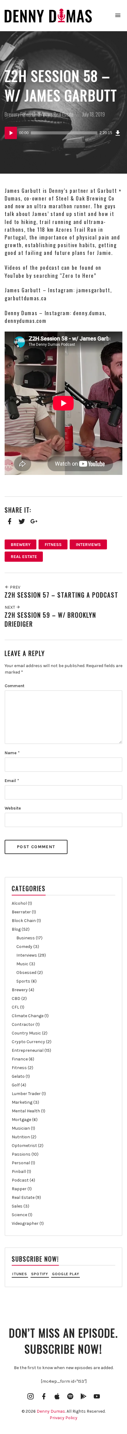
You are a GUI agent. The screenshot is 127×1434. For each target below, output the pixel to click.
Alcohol (19, 903)
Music (22, 964)
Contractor (23, 1024)
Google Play (65, 1274)
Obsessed (26, 972)
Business (25, 938)
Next (10, 607)
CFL (15, 1007)
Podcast (20, 1180)
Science (19, 1214)
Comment (14, 685)
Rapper (19, 1188)
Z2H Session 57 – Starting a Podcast (61, 594)
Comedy (24, 946)
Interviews (43, 114)
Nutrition (21, 1137)
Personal (21, 1162)
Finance (20, 1059)
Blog (16, 929)
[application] (63, 133)
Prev (14, 587)
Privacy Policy (63, 1417)
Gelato (18, 1076)
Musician (21, 1128)
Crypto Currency (28, 1041)
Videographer (25, 1223)
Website (13, 808)
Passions (21, 1154)
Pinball (19, 1171)
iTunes (19, 1274)
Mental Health (26, 1111)
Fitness (26, 114)
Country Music (26, 1033)
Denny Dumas (51, 1411)
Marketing (22, 1102)
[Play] (11, 133)
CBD (16, 998)
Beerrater (21, 912)
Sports (23, 981)
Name (12, 752)
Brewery (12, 114)
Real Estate (64, 114)
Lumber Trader (26, 1093)
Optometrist (24, 1145)
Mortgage (21, 1119)
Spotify (39, 1274)
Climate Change (27, 1015)
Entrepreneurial (27, 1050)
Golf (16, 1085)
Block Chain (24, 920)
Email (12, 780)
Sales (17, 1206)
